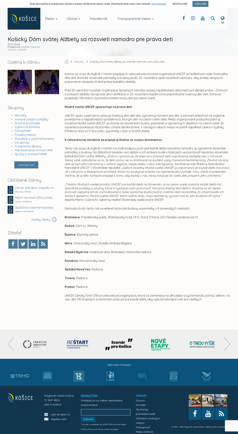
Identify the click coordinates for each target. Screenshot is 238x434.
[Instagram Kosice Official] (193, 19)
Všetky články (41, 219)
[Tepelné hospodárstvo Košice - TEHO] (20, 373)
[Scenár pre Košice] (119, 344)
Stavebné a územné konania (34, 139)
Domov (140, 400)
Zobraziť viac (26, 165)
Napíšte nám (59, 419)
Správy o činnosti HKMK (31, 154)
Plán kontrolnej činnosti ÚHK (34, 150)
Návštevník (98, 19)
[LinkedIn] (33, 244)
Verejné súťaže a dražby (31, 119)
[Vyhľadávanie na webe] (213, 19)
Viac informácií (159, 4)
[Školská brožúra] (202, 344)
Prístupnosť (143, 427)
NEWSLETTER (89, 395)
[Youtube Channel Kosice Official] (203, 19)
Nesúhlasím (180, 4)
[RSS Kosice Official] (221, 413)
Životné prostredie (27, 123)
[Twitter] (23, 244)
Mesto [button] (50, 19)
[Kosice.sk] (24, 19)
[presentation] (11, 344)
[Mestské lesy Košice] (47, 378)
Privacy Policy (87, 429)
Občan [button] (72, 19)
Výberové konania (27, 127)
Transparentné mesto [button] (134, 19)
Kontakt (141, 405)
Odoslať (88, 419)
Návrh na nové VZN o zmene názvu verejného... (35, 198)
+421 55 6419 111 (60, 414)
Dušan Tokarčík (30, 47)
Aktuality (21, 115)
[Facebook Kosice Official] (183, 19)
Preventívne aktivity (28, 146)
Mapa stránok (144, 431)
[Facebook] (13, 244)
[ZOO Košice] (110, 384)
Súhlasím (200, 4)
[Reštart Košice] (77, 344)
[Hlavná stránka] (67, 61)
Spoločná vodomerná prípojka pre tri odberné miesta (35, 207)
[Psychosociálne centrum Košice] (174, 378)
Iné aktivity (22, 142)
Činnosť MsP (23, 131)
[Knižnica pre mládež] (207, 378)
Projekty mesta (25, 135)
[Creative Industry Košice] (36, 344)
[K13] (78, 377)
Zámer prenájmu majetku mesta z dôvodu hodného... (35, 188)
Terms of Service (105, 429)
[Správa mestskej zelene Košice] (143, 377)
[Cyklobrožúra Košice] (160, 344)
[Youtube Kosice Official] (208, 413)
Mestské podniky (119, 365)
